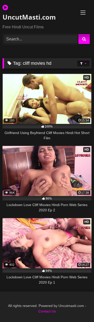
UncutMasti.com (29, 17)
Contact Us (47, 311)
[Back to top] (78, 307)
